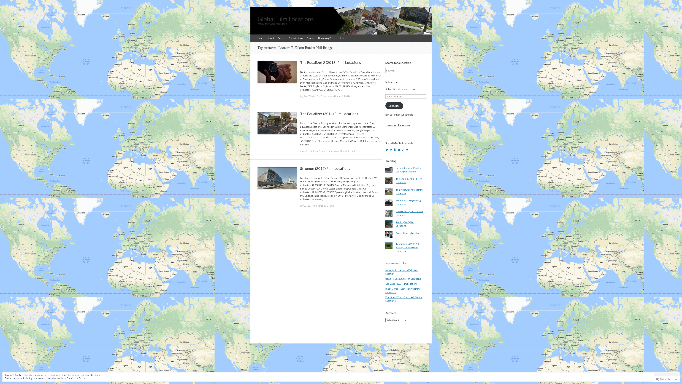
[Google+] (402, 149)
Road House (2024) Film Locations (403, 278)
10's (317, 96)
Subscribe (391, 82)
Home (261, 38)
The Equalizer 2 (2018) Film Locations (330, 62)
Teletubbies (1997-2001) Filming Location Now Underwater (408, 247)
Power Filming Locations (408, 233)
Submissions (296, 38)
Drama (330, 205)
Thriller (347, 96)
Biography (320, 205)
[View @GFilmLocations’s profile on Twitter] (386, 149)
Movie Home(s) (335, 96)
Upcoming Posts (326, 38)
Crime (324, 96)
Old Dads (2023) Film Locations (401, 283)
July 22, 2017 (306, 205)
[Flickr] (406, 149)
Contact (311, 38)
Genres (281, 38)
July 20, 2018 (306, 96)
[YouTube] (398, 149)
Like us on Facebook (397, 125)
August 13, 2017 (308, 151)
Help (341, 38)
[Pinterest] (394, 149)
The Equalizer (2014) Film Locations (329, 113)
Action (322, 151)
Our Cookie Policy (76, 378)
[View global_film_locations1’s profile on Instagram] (390, 149)
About (270, 38)
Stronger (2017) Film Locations (325, 168)
